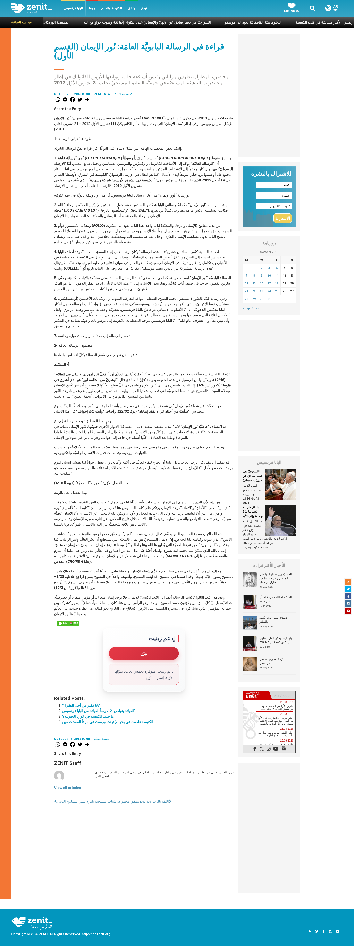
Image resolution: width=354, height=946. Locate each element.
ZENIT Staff (103, 94)
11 (276, 275)
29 (254, 299)
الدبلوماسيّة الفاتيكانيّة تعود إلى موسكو (220, 22)
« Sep (246, 308)
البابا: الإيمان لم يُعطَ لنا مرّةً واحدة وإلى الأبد (253, 511)
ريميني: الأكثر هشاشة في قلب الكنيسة (292, 22)
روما (92, 8)
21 (246, 291)
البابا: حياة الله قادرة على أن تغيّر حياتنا (275, 599)
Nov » (255, 308)
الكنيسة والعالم (111, 8)
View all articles (67, 787)
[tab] (256, 695)
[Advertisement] (269, 95)
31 (269, 299)
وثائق (131, 8)
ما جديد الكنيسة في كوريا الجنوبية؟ (88, 716)
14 (246, 283)
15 (254, 283)
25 (276, 291)
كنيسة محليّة (125, 94)
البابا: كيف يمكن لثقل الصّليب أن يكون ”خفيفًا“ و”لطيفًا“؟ (276, 640)
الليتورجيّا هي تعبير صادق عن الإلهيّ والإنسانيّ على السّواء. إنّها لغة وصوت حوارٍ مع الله (114, 22)
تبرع (144, 8)
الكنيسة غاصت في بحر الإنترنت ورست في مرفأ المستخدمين (107, 722)
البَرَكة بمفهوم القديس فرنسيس (272, 661)
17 (269, 283)
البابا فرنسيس (73, 8)
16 (261, 283)
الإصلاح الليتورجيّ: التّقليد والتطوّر (273, 619)
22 (254, 291)
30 (261, 299)
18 (276, 283)
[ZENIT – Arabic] (36, 8)
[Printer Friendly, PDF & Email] (68, 623)
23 (261, 291)
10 (269, 275)
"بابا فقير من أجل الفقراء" (81, 705)
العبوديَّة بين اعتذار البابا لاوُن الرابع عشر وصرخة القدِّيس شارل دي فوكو (275, 578)
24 (269, 291)
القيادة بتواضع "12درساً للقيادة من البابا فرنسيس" (98, 711)
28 (246, 299)
